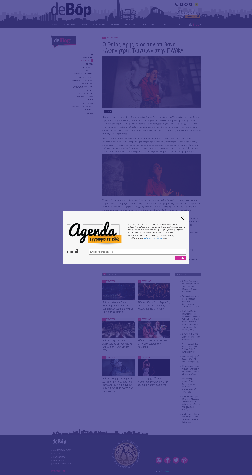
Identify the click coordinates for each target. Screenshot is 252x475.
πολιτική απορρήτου (153, 238)
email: (73, 251)
